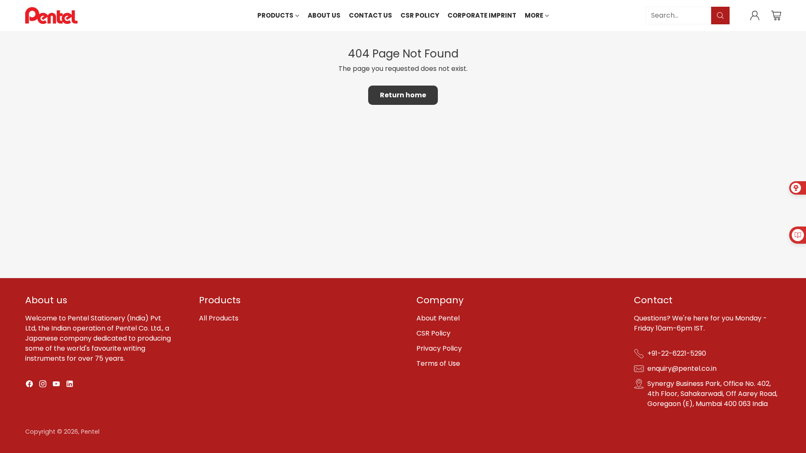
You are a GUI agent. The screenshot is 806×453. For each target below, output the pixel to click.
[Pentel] (51, 15)
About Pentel (438, 318)
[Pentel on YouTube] (56, 385)
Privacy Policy (439, 348)
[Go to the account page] (755, 15)
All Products (218, 318)
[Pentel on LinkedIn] (70, 385)
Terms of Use (438, 363)
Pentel (90, 431)
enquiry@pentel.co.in (682, 368)
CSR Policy (433, 333)
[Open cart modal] (776, 15)
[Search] (720, 15)
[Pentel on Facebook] (29, 385)
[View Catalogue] (797, 235)
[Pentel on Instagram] (43, 385)
